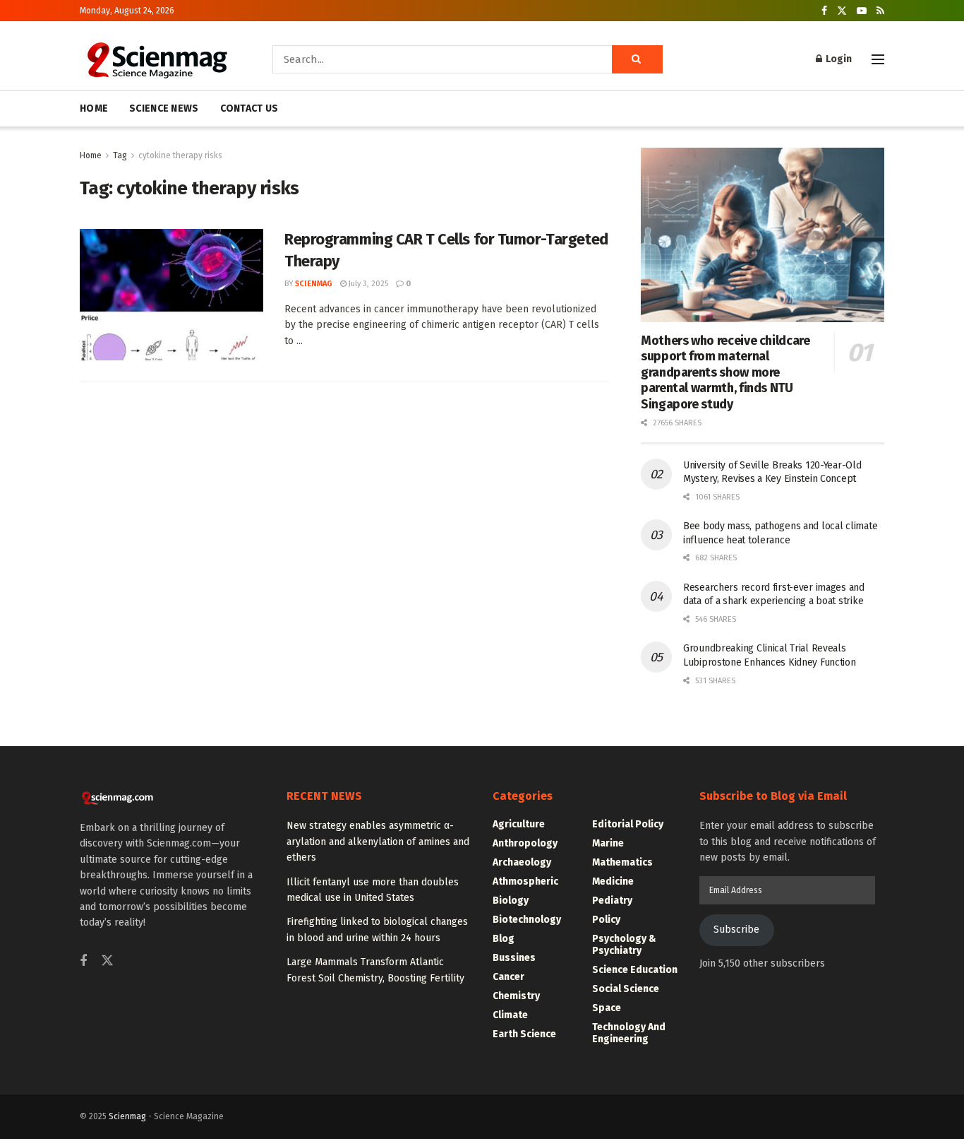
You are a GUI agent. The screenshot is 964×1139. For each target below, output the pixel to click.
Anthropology (525, 843)
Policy (606, 920)
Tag (120, 155)
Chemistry (516, 996)
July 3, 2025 (367, 283)
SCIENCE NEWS (163, 108)
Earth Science (524, 1034)
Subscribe (736, 929)
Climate (510, 1015)
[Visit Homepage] (156, 59)
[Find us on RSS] (880, 11)
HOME (94, 108)
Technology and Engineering (628, 1033)
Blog (503, 939)
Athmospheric (525, 881)
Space (606, 1008)
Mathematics (622, 862)
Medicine (613, 881)
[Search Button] (637, 59)
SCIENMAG (313, 283)
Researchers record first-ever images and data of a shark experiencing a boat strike (773, 595)
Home (91, 155)
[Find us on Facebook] (824, 11)
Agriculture (519, 824)
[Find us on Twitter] (842, 11)
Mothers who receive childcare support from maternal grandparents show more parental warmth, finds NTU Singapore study (725, 372)
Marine (608, 843)
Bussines (514, 958)
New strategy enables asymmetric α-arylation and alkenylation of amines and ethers (378, 841)
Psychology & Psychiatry (624, 945)
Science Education (634, 970)
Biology (511, 901)
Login (838, 59)
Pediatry (612, 901)
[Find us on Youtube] (862, 11)
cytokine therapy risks (180, 155)
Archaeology (522, 862)
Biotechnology (527, 920)
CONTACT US (249, 108)
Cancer (508, 977)
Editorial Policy (627, 824)
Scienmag (127, 1116)
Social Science (625, 989)
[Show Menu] (878, 59)
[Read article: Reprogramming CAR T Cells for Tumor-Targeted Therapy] (171, 294)
